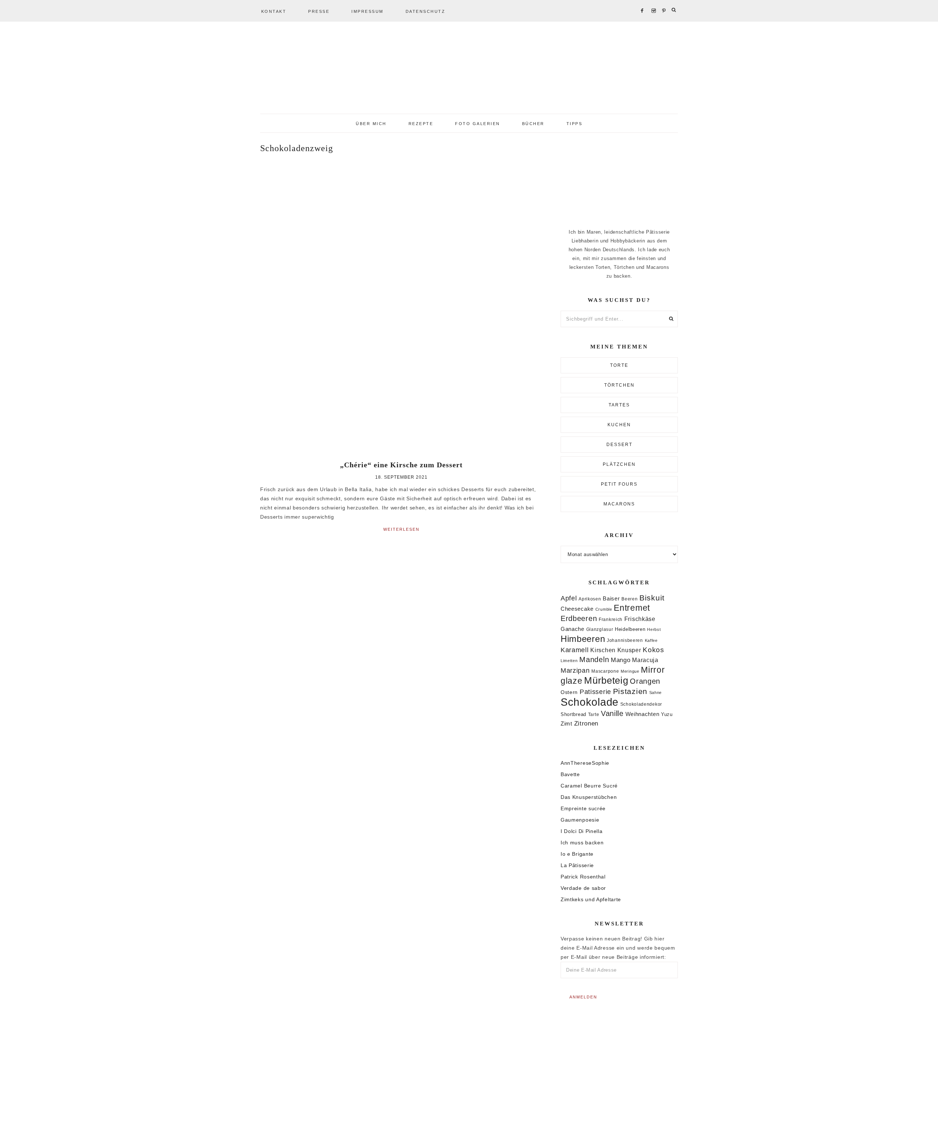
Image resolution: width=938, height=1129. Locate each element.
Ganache (572, 629)
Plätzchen (619, 464)
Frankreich (611, 619)
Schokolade (589, 702)
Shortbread (573, 714)
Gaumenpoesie (580, 820)
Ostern (569, 692)
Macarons (619, 504)
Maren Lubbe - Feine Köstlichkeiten (469, 69)
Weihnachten (642, 714)
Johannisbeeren (625, 640)
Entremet (632, 608)
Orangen (645, 681)
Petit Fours (619, 484)
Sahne (655, 692)
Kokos (653, 650)
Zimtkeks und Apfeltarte (591, 899)
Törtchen (619, 385)
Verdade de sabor (583, 888)
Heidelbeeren (630, 629)
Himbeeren (583, 639)
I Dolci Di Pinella (582, 831)
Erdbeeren (579, 618)
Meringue (630, 671)
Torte (619, 365)
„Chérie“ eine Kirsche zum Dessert (401, 465)
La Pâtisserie (577, 865)
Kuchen (619, 424)
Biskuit (652, 597)
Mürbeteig (606, 680)
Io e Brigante (577, 854)
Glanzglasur (599, 629)
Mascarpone (605, 671)
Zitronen (586, 723)
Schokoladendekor (641, 704)
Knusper (629, 650)
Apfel (569, 598)
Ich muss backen (582, 842)
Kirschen (603, 650)
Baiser (611, 598)
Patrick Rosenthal (583, 877)
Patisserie (595, 691)
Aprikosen (590, 598)
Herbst (654, 629)
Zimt (566, 724)
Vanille (612, 713)
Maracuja (645, 660)
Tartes (619, 405)
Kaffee (651, 640)
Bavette (570, 774)
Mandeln (594, 659)
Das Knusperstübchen (589, 797)
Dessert (619, 444)
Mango (621, 660)
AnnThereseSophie (585, 763)
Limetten (569, 660)
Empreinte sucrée (583, 808)
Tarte (593, 714)
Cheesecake (577, 609)
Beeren (629, 598)
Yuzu (667, 714)
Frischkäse (640, 618)
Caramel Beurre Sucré (589, 786)
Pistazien (630, 691)
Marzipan (575, 670)
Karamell (575, 650)
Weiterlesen (401, 529)
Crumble (603, 609)
